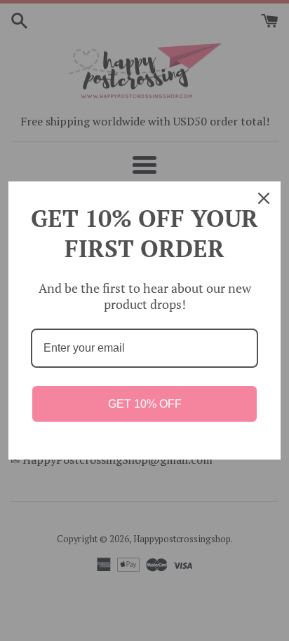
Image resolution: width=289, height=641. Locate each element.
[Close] (264, 198)
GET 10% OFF (145, 404)
